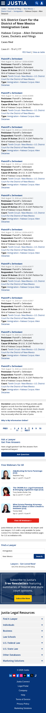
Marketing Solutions (13, 660)
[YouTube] (14, 675)
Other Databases (12, 654)
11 (17, 430)
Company (23, 690)
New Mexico (27, 76)
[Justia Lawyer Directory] (35, 675)
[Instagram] (21, 675)
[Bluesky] (28, 675)
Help (23, 695)
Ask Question (23, 454)
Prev (5, 428)
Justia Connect (23, 682)
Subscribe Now (23, 598)
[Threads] (24, 675)
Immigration (13, 82)
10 (40, 428)
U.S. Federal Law (11, 642)
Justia (26, 670)
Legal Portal (23, 686)
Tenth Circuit (14, 76)
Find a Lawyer (8, 545)
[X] (31, 675)
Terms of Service (23, 699)
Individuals (8, 624)
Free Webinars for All (12, 465)
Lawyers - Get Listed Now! (23, 563)
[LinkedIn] (10, 675)
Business (7, 630)
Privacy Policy (23, 704)
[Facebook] (17, 675)
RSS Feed (26, 52)
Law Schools (9, 636)
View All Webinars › (23, 520)
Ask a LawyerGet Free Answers (10, 441)
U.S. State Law (10, 648)
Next (27, 430)
